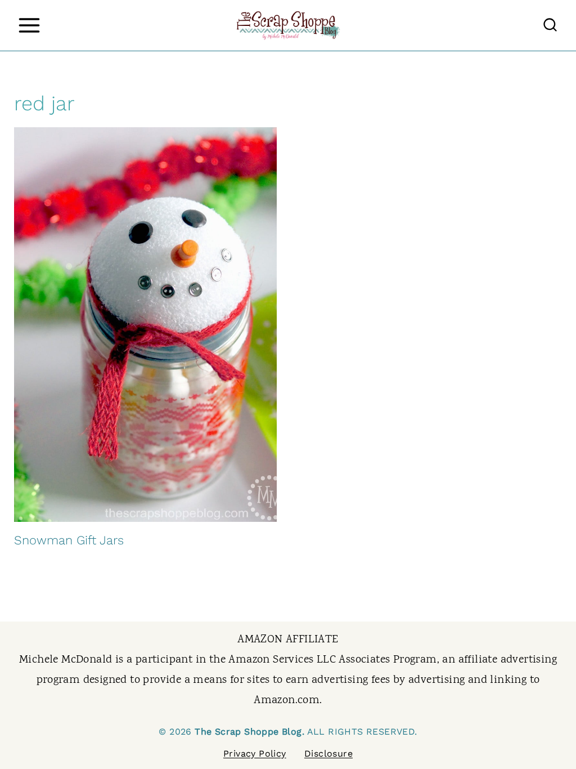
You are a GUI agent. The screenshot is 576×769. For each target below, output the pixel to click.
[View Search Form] (550, 25)
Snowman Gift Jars (69, 540)
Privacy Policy (254, 753)
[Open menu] (29, 25)
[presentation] (145, 324)
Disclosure (328, 753)
